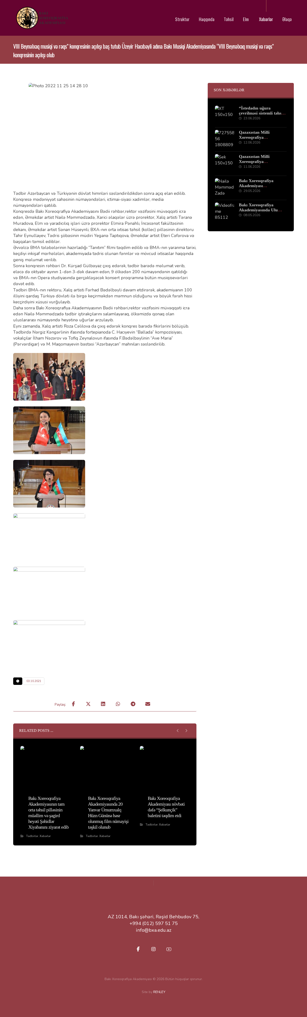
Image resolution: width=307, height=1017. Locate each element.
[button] (73, 704)
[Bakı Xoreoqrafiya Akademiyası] (41, 18)
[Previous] (177, 731)
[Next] (186, 731)
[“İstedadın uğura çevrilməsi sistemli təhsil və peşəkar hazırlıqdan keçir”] (224, 115)
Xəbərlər (45, 836)
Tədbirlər (32, 836)
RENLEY (159, 992)
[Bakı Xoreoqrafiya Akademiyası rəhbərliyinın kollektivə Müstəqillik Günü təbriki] (224, 187)
